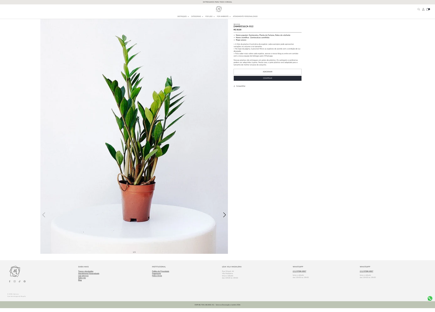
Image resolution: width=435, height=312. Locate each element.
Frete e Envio (157, 275)
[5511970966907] (430, 301)
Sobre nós (82, 277)
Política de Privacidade (160, 271)
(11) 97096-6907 (299, 271)
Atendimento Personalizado (88, 273)
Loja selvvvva (83, 275)
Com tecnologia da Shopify (16, 296)
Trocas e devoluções (85, 271)
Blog (80, 280)
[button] (183, 16)
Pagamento (156, 273)
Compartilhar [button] (240, 86)
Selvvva (16, 294)
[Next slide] (224, 214)
